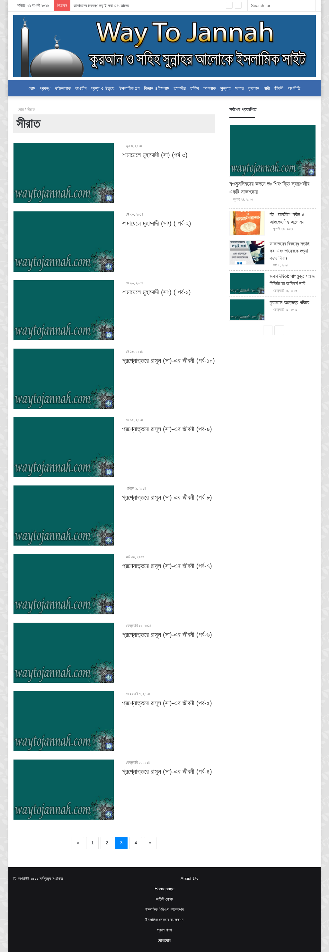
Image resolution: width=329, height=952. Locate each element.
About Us (189, 878)
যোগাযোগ (164, 940)
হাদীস (194, 88)
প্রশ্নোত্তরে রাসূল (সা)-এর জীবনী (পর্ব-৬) (167, 634)
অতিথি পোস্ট (164, 899)
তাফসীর (180, 88)
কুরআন (253, 88)
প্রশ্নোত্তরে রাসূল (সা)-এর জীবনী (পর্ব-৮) (167, 497)
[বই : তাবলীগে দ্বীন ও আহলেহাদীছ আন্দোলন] (247, 223)
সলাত (239, 88)
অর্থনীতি (294, 88)
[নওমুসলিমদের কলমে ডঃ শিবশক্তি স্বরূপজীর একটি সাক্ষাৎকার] (272, 151)
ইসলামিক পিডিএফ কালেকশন (164, 909)
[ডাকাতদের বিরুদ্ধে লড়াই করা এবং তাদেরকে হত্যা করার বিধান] (247, 252)
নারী (267, 88)
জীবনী (278, 88)
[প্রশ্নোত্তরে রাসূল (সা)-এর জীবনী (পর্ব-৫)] (63, 721)
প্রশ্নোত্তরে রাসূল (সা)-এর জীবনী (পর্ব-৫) (167, 703)
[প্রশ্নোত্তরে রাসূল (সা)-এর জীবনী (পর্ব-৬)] (63, 652)
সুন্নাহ (225, 88)
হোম (20, 109)
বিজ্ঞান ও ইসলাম (156, 88)
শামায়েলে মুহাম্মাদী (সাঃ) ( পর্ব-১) (156, 292)
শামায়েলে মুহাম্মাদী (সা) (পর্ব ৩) (155, 154)
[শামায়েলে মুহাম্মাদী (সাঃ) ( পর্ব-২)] (63, 241)
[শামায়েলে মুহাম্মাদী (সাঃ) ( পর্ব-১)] (63, 310)
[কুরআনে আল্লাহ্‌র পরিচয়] (247, 310)
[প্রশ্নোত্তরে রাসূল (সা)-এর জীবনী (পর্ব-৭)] (63, 584)
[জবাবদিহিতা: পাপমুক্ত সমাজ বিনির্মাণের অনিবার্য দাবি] (247, 283)
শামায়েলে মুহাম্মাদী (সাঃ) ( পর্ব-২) (156, 223)
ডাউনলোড (63, 88)
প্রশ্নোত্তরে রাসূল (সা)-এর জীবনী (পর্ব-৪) (167, 771)
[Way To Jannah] (164, 46)
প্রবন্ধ (45, 88)
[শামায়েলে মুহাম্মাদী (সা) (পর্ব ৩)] (63, 173)
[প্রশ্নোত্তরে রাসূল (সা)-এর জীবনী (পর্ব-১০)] (63, 378)
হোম (32, 88)
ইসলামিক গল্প (129, 88)
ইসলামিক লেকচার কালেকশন (164, 919)
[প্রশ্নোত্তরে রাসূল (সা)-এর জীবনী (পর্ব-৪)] (63, 789)
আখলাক (209, 88)
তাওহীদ (80, 88)
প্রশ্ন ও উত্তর (102, 88)
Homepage (164, 888)
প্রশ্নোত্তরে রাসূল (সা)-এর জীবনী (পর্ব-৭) (167, 565)
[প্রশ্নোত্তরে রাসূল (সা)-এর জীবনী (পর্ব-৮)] (63, 515)
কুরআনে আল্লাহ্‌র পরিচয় (289, 302)
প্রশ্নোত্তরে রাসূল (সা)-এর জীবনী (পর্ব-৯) (167, 428)
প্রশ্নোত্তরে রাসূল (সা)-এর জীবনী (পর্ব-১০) (168, 360)
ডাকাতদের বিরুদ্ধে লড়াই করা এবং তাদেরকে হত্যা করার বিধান (115, 5)
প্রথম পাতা (164, 930)
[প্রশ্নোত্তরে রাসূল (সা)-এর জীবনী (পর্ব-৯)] (63, 447)
